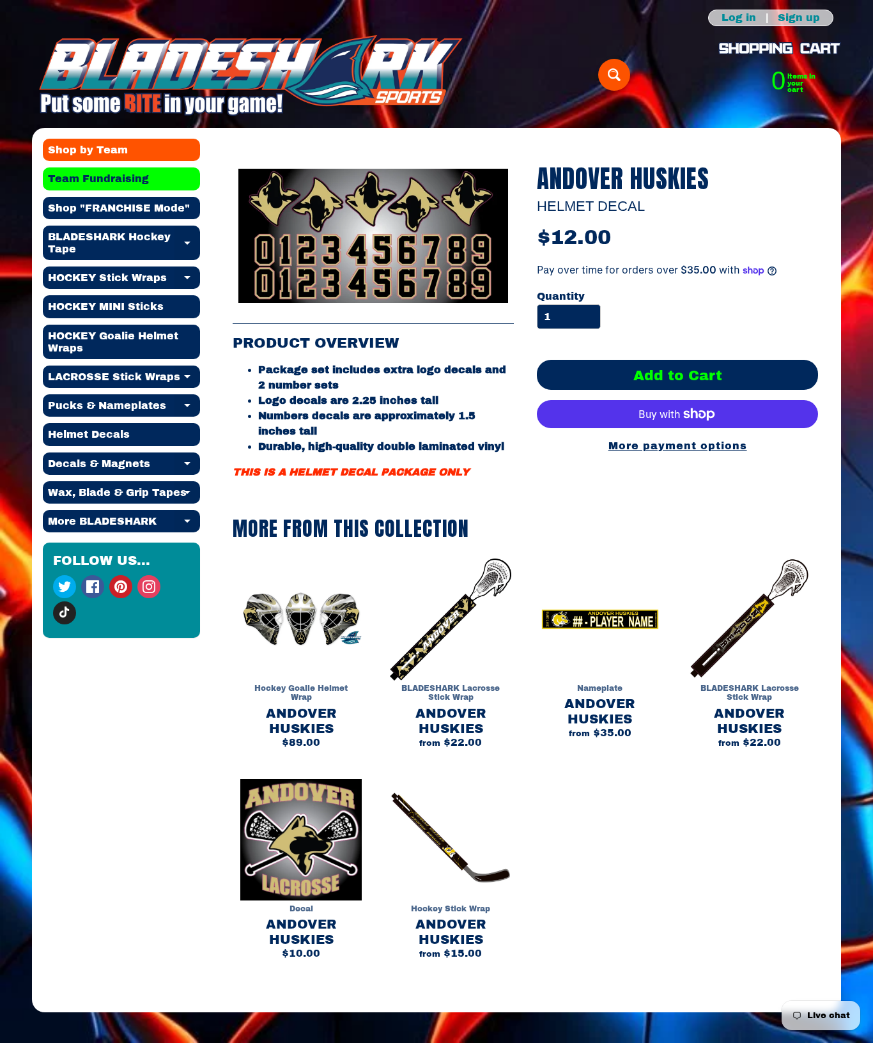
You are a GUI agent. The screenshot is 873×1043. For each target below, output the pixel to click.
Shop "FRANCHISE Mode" (119, 208)
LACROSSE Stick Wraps (124, 379)
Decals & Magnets (124, 466)
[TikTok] (64, 612)
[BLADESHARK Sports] (251, 75)
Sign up (799, 18)
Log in (739, 18)
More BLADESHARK (124, 524)
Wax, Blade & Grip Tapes (124, 495)
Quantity (561, 296)
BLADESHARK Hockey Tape (124, 243)
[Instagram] (148, 586)
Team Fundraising (98, 178)
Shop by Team (88, 149)
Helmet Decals (89, 434)
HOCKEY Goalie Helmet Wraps (113, 341)
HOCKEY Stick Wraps (124, 280)
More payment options (677, 445)
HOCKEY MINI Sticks (106, 306)
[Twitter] (64, 586)
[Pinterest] (120, 586)
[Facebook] (92, 586)
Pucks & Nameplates (124, 408)
